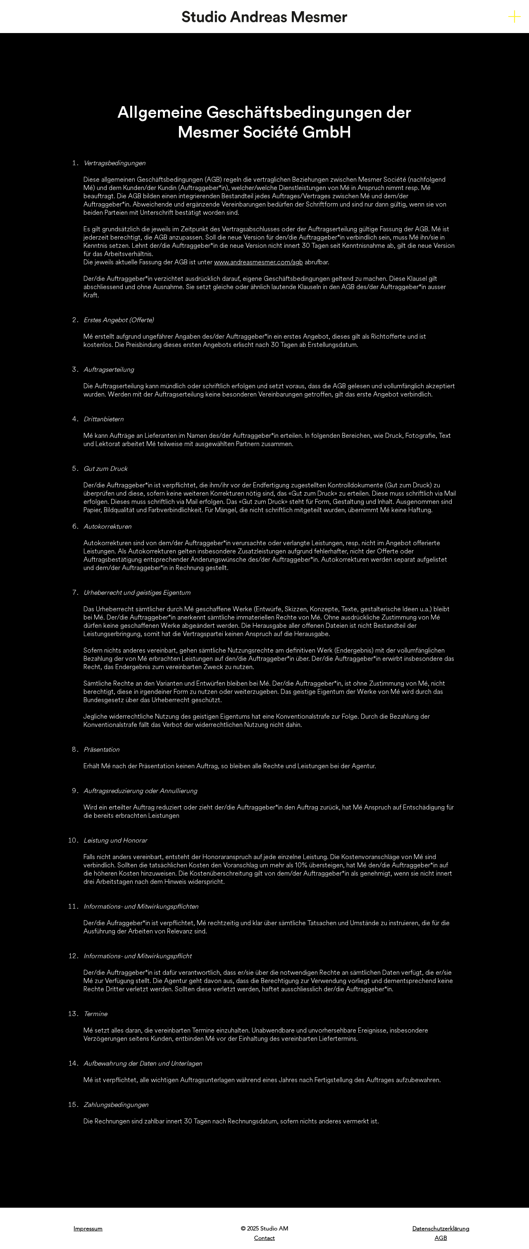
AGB (441, 1238)
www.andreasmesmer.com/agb (258, 262)
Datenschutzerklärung (440, 1228)
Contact (264, 1238)
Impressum (88, 1228)
